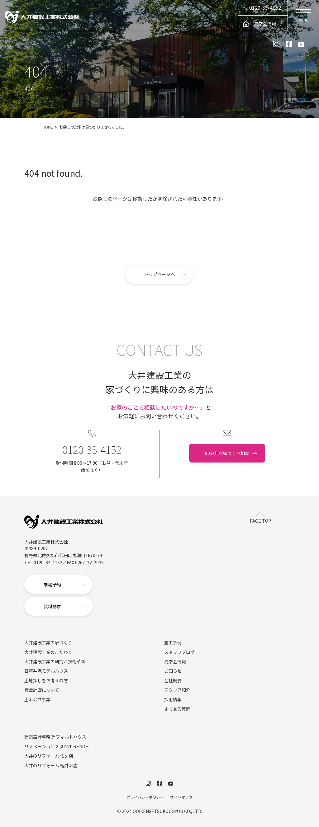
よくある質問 (177, 709)
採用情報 (173, 699)
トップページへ (159, 274)
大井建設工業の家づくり (48, 642)
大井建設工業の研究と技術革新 (54, 661)
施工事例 (173, 642)
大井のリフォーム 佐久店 (48, 756)
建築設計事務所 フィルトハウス (55, 737)
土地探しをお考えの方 (46, 680)
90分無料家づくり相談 (227, 453)
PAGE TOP (260, 521)
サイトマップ (181, 797)
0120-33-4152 (265, 7)
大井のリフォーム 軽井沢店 (51, 765)
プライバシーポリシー (145, 797)
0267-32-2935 (89, 562)
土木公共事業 (37, 699)
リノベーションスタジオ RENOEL (57, 746)
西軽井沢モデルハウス (46, 671)
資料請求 (52, 606)
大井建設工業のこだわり (48, 652)
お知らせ (173, 671)
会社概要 (173, 680)
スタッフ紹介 (177, 690)
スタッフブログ (179, 652)
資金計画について (41, 690)
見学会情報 (265, 23)
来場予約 (52, 584)
